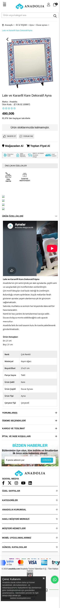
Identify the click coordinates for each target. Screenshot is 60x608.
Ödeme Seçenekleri (14, 420)
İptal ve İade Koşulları (16, 436)
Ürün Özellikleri (12, 216)
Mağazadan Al (13, 145)
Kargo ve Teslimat (13, 428)
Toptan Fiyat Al (40, 145)
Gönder (47, 460)
